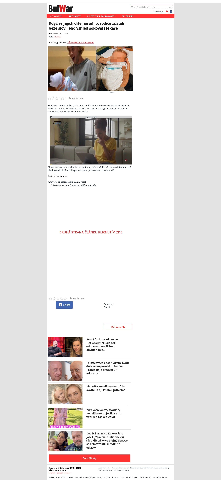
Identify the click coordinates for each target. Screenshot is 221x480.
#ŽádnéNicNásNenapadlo (80, 42)
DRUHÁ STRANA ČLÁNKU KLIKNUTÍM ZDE (90, 232)
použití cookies (63, 473)
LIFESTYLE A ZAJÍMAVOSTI (101, 16)
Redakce (58, 37)
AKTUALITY (75, 16)
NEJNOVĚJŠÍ (56, 16)
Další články (89, 458)
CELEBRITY (127, 16)
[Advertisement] (91, 207)
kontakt (51, 473)
